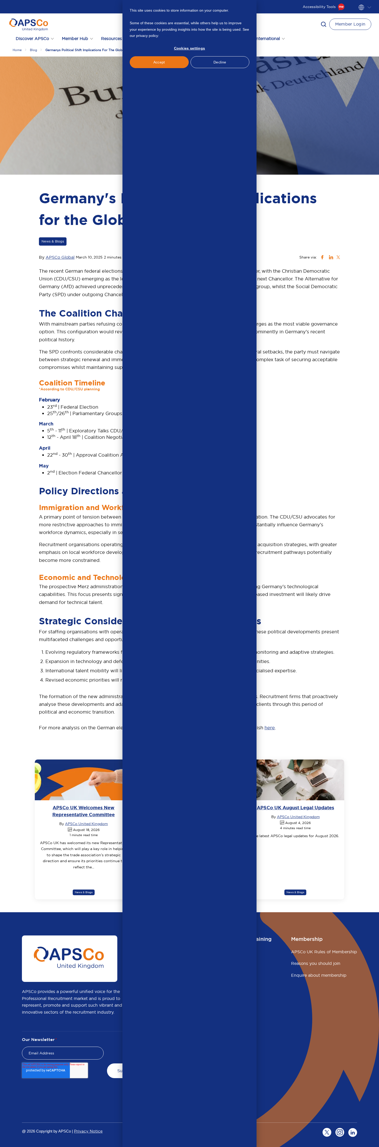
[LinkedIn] (352, 1132)
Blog (33, 50)
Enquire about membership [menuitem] (319, 975)
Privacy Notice (88, 1131)
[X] (327, 1132)
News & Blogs (53, 241)
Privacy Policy (171, 36)
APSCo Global (60, 257)
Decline (219, 62)
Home (17, 50)
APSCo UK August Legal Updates (295, 808)
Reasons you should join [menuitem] (315, 963)
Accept (159, 62)
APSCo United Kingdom (86, 823)
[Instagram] (339, 1132)
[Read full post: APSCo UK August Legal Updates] (295, 780)
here (270, 728)
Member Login (350, 24)
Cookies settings (189, 48)
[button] (323, 24)
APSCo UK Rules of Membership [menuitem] (324, 951)
